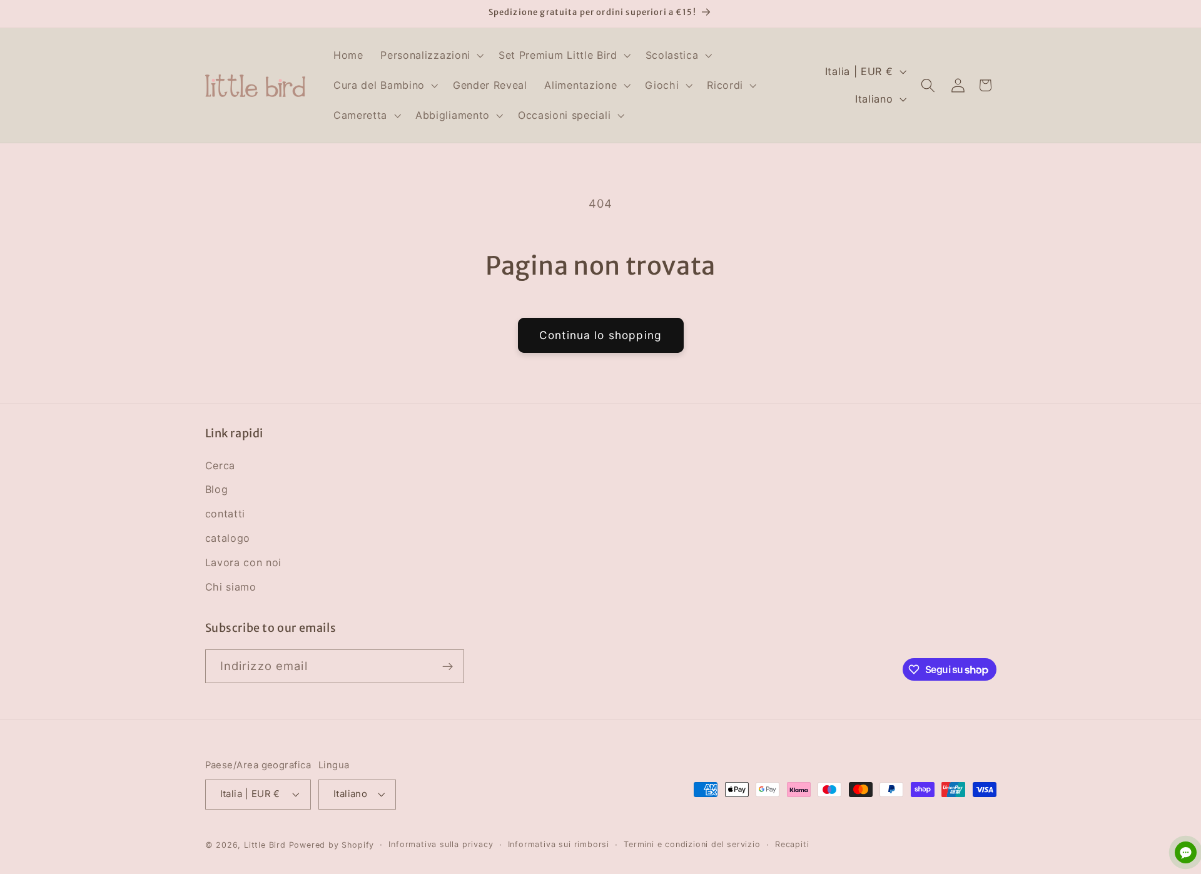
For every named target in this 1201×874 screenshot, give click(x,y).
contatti (225, 513)
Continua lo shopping (600, 335)
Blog (216, 489)
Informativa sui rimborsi (558, 844)
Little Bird (265, 845)
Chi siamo (230, 587)
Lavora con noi (243, 562)
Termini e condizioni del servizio (692, 844)
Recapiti (792, 844)
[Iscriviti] (448, 667)
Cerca (220, 465)
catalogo (228, 538)
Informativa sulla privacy (440, 844)
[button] (431, 56)
